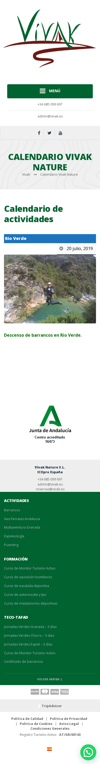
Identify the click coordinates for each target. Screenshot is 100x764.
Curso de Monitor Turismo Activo (29, 568)
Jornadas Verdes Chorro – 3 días (29, 635)
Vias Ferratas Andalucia (22, 519)
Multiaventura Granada (22, 527)
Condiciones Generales (50, 728)
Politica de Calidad (27, 718)
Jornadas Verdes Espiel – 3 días (28, 644)
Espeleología (14, 536)
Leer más (13, 361)
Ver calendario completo (71, 372)
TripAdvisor (52, 706)
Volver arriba (48, 679)
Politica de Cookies (36, 723)
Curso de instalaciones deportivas (30, 603)
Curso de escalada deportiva (26, 586)
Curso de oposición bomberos (28, 577)
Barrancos (12, 510)
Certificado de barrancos (23, 661)
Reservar (13, 348)
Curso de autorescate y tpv (25, 594)
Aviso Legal (69, 723)
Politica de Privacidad (68, 718)
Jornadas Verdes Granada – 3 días (30, 626)
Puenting (11, 545)
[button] (88, 752)
